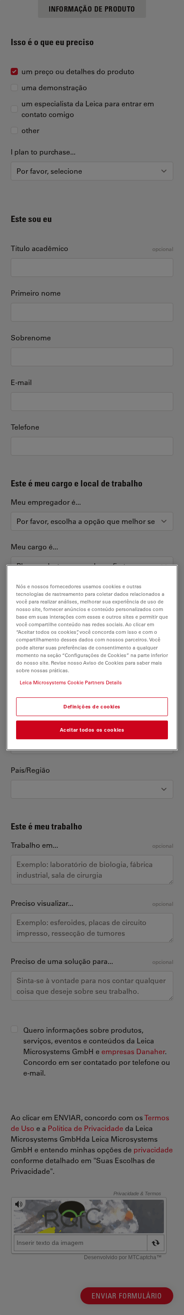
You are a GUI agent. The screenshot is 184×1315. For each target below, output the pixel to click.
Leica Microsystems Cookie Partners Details (71, 682)
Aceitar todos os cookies (92, 729)
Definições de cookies (92, 706)
